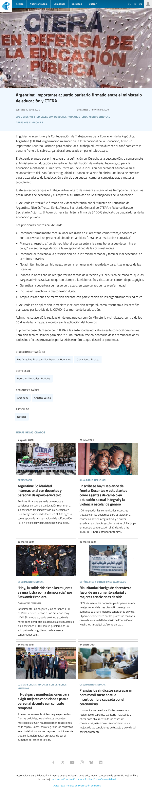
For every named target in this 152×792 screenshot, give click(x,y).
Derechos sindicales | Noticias (33, 378)
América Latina (42, 397)
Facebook (53, 762)
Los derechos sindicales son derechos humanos (44, 359)
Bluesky (91, 762)
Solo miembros (148, 4)
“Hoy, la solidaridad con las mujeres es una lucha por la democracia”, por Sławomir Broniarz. (46, 589)
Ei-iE (6, 6)
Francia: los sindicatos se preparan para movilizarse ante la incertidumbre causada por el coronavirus (108, 689)
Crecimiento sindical (88, 359)
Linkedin (100, 762)
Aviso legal (59, 785)
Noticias (21, 416)
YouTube (72, 762)
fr (135, 4)
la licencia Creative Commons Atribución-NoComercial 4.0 (84, 779)
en (129, 4)
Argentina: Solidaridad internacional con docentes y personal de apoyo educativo (46, 482)
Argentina (22, 397)
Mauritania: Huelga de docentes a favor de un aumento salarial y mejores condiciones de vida (108, 583)
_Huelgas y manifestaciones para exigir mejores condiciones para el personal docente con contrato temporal (46, 693)
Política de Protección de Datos (83, 785)
